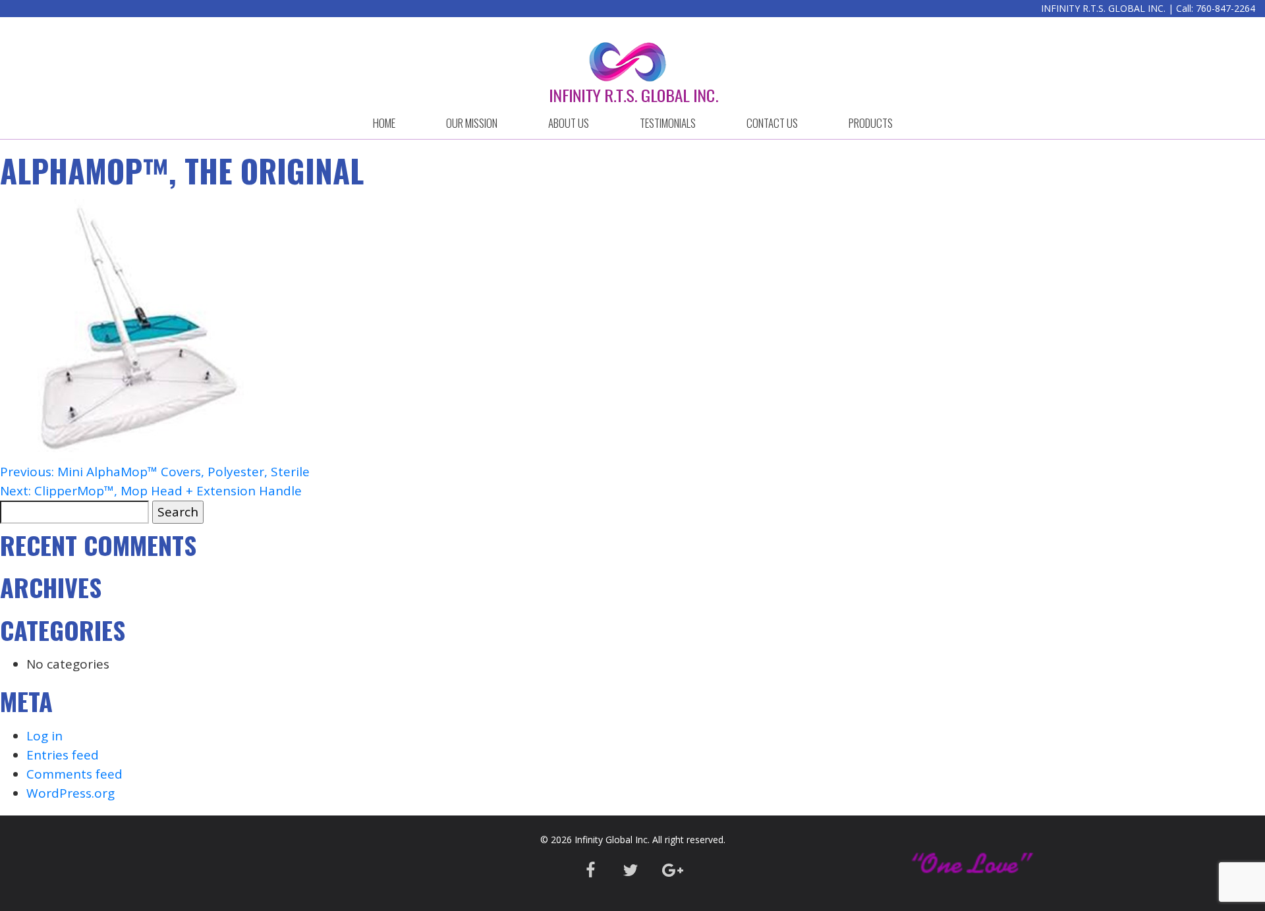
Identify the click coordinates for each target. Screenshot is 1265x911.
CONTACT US (772, 123)
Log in (44, 735)
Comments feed (74, 774)
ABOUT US (568, 123)
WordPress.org (70, 793)
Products (871, 123)
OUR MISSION (471, 123)
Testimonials (668, 123)
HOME (384, 123)
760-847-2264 (1225, 8)
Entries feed (62, 754)
